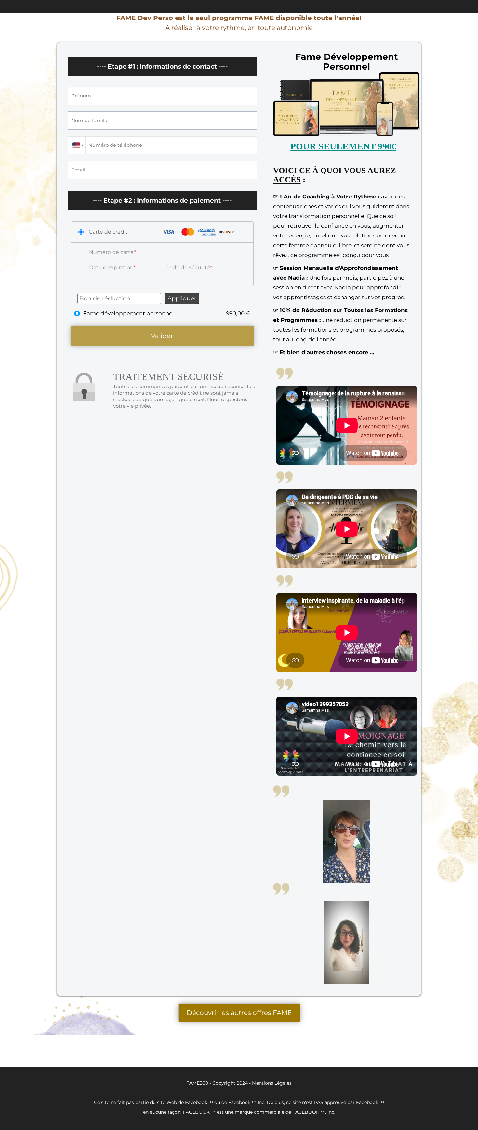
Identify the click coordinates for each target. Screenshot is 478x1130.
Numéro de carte (111, 252)
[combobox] (76, 145)
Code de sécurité (188, 267)
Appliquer (181, 298)
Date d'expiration (111, 267)
